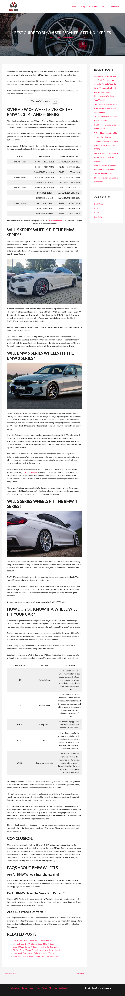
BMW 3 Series (31, 472)
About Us (53, 988)
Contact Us (63, 988)
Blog (83, 6)
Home (74, 6)
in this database (55, 220)
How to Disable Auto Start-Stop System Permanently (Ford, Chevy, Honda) (105, 169)
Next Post (80, 973)
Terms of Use (27, 988)
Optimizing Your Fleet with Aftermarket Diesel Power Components (105, 108)
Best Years (114, 6)
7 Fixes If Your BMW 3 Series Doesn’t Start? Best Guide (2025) (106, 145)
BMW (103, 6)
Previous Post (10, 973)
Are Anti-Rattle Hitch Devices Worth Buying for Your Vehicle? (105, 96)
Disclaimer (15, 988)
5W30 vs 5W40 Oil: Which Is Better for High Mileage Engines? (106, 157)
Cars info (93, 6)
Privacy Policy (41, 988)
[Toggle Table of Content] (54, 102)
